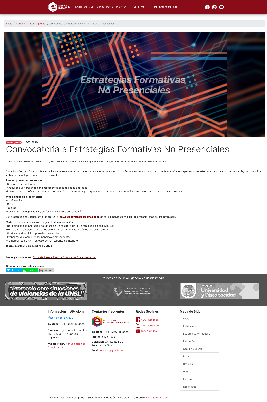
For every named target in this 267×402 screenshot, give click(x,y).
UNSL (176, 7)
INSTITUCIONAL (84, 7)
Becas (186, 356)
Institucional (190, 326)
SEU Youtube (148, 330)
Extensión (189, 341)
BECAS (152, 7)
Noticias (20, 23)
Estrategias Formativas (196, 333)
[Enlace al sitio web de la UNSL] (60, 318)
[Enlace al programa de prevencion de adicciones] (131, 290)
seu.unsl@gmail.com (111, 350)
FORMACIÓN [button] (103, 7)
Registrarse (189, 386)
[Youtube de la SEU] (219, 7)
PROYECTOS (123, 7)
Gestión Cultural (192, 348)
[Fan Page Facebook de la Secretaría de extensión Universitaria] (204, 7)
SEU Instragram (149, 325)
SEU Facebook (149, 319)
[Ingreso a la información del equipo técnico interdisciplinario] (46, 290)
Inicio (9, 23)
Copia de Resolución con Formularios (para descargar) (65, 257)
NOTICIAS (165, 7)
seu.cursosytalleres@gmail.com (79, 216)
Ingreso (187, 379)
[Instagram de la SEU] (212, 7)
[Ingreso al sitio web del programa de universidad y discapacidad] (219, 290)
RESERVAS (140, 7)
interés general (37, 23)
